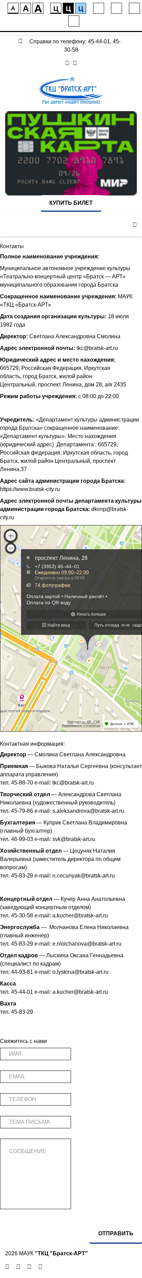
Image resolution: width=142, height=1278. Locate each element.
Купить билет (71, 203)
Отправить (115, 1233)
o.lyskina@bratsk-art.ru (80, 972)
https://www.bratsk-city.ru (30, 489)
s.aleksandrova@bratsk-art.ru (88, 811)
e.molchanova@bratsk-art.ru (86, 944)
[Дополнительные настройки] (134, 8)
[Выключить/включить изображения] (98, 8)
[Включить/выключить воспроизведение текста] (116, 8)
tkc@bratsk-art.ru (97, 348)
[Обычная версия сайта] (73, 20)
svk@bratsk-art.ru (73, 839)
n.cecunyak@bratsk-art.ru (83, 875)
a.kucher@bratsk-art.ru (80, 915)
